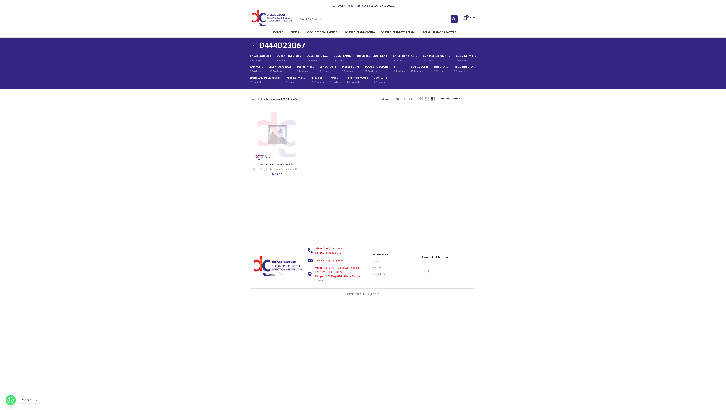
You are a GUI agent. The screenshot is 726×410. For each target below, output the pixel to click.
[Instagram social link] (429, 271)
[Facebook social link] (424, 271)
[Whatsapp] (11, 400)
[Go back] (254, 46)
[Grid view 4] (433, 99)
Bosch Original (261, 169)
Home (253, 99)
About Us (377, 267)
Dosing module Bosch (282, 169)
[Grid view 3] (427, 99)
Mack (298, 169)
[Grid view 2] (421, 99)
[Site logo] (271, 18)
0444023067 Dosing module (276, 164)
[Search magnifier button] (454, 19)
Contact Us (378, 274)
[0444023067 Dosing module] (277, 134)
